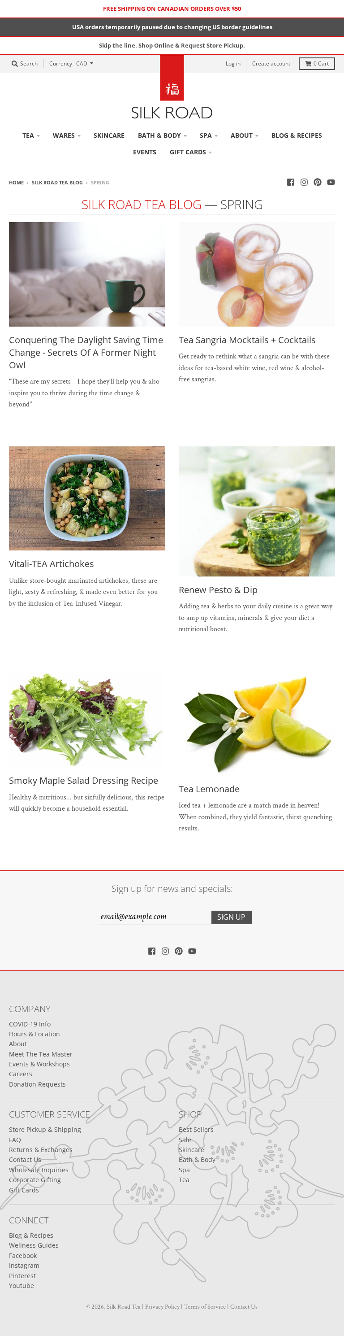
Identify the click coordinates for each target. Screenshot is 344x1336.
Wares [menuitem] (64, 135)
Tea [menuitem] (28, 135)
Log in (233, 63)
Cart (321, 63)
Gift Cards (24, 1190)
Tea (184, 1179)
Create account (271, 63)
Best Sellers (196, 1129)
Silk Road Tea (124, 1307)
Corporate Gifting (35, 1179)
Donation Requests (37, 1084)
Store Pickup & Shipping (45, 1129)
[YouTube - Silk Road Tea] (331, 182)
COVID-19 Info (30, 1024)
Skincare (191, 1149)
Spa (184, 1170)
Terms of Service (205, 1307)
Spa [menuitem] (206, 135)
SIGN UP (231, 917)
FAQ (15, 1139)
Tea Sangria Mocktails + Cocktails (247, 340)
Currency (60, 63)
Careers (20, 1074)
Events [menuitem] (144, 152)
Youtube (21, 1285)
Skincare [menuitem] (109, 135)
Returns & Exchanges (41, 1149)
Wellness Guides (34, 1245)
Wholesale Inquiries (39, 1170)
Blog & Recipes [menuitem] (296, 135)
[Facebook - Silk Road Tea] (291, 182)
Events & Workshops (39, 1064)
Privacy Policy (162, 1307)
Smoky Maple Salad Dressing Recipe (83, 780)
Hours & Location (34, 1034)
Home (16, 182)
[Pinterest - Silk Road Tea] (318, 182)
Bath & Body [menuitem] (159, 135)
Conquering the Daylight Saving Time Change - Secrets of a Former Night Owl (86, 352)
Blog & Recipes (31, 1235)
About (18, 1043)
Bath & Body (197, 1159)
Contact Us (25, 1159)
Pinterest (22, 1275)
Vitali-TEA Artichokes (51, 564)
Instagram (24, 1265)
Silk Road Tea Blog (57, 182)
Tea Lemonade (209, 789)
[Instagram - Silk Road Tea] (304, 182)
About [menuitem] (242, 135)
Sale (185, 1139)
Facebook (23, 1255)
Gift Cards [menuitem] (188, 152)
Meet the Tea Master (41, 1054)
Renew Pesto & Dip (218, 590)
